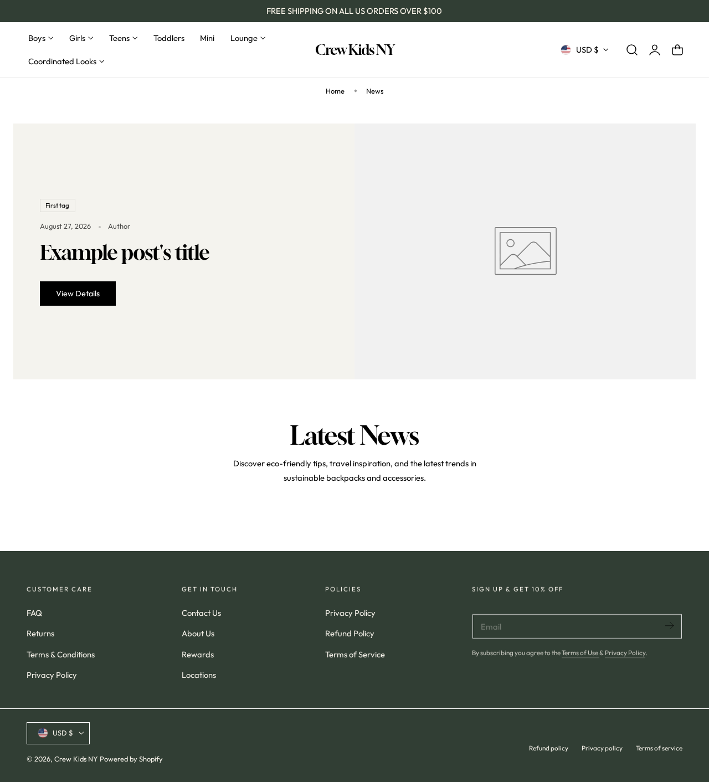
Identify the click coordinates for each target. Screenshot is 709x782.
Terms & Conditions (61, 654)
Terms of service (659, 747)
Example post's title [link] (124, 252)
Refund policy (548, 747)
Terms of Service (355, 654)
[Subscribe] (669, 625)
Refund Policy (349, 633)
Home (335, 90)
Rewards (198, 654)
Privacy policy (602, 747)
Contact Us (201, 613)
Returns (40, 633)
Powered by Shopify (131, 758)
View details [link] (78, 294)
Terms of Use (580, 653)
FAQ (34, 613)
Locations (199, 675)
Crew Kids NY (76, 758)
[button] (632, 50)
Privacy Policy (52, 675)
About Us (198, 633)
